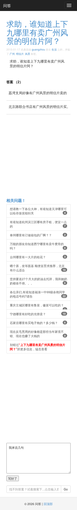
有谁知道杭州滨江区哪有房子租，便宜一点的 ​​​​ (38, 224)
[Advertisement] (38, 156)
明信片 (20, 53)
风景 (27, 53)
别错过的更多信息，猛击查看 (37, 347)
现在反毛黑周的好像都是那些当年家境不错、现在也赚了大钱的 (38, 333)
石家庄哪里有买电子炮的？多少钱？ (38, 323)
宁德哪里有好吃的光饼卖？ (38, 314)
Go (66, 489)
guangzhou (38, 49)
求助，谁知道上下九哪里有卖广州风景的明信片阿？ (37, 32)
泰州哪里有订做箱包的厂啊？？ (38, 235)
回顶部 (48, 504)
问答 (7, 5)
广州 (12, 53)
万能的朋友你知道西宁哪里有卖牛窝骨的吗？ (38, 246)
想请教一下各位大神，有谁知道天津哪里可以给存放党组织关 (38, 211)
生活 (54, 49)
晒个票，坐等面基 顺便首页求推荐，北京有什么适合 (38, 268)
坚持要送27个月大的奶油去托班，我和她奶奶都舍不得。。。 (38, 281)
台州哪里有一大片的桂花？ (38, 257)
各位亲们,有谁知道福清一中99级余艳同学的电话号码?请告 (38, 294)
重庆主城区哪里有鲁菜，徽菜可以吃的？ (38, 306)
